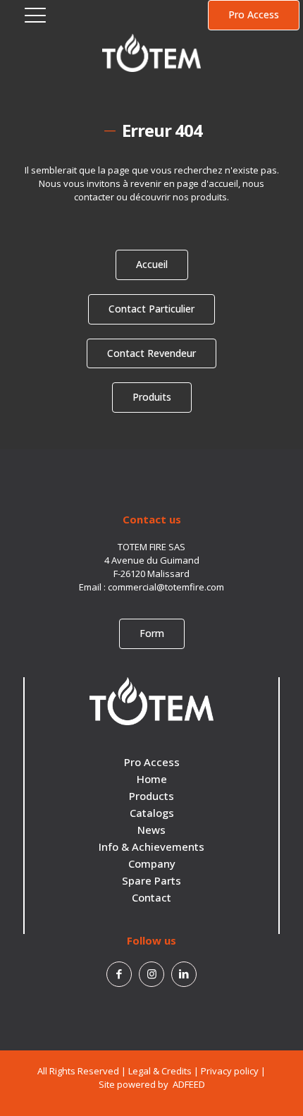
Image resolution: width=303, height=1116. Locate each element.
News (151, 830)
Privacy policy (230, 1071)
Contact (151, 897)
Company (151, 863)
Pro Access (152, 762)
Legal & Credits (160, 1071)
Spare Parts (151, 880)
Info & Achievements (151, 846)
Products (151, 796)
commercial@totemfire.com (166, 587)
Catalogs (152, 813)
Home (152, 779)
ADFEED (188, 1084)
